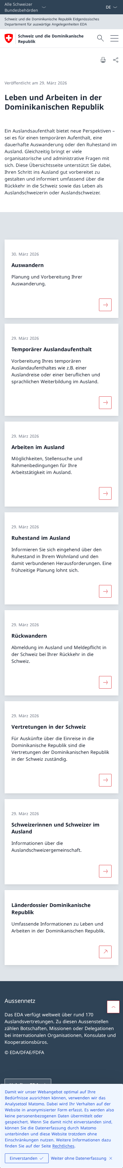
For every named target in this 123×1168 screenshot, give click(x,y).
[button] (113, 1007)
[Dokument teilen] (115, 60)
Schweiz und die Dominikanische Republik (51, 38)
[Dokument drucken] (103, 60)
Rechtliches (63, 1146)
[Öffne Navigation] (114, 38)
